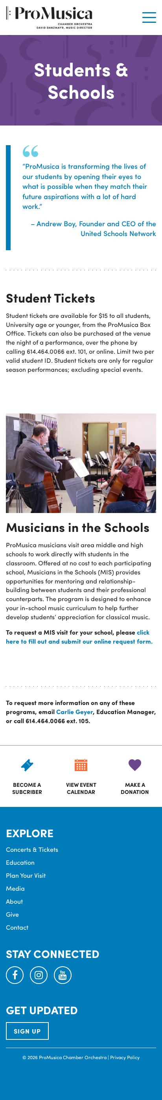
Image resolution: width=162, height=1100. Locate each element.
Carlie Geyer (74, 711)
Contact (17, 927)
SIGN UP (27, 1030)
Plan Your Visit (26, 875)
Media (15, 888)
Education (20, 862)
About (14, 901)
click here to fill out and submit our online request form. (79, 637)
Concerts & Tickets (32, 849)
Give (12, 914)
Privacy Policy (125, 1057)
